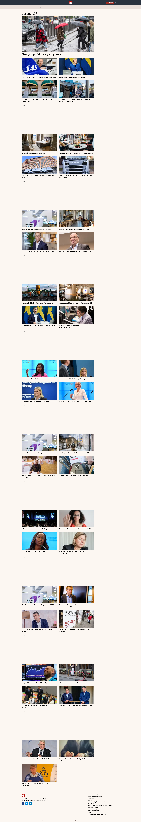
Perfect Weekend (94, 7)
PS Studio (103, 7)
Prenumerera (110, 2)
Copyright (90, 800)
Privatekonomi (62, 7)
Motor (81, 7)
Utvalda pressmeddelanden (95, 796)
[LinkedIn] (30, 803)
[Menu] (118, 3)
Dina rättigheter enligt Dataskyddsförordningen (100, 805)
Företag (75, 7)
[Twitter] (26, 803)
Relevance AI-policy (93, 807)
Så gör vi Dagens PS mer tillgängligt (97, 814)
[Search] (116, 3)
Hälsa (86, 7)
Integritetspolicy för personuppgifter (97, 802)
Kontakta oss (91, 798)
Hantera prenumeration (93, 795)
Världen (46, 7)
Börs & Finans (53, 7)
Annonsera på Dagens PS (94, 809)
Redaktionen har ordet (93, 810)
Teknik (69, 7)
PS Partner (90, 812)
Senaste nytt (38, 7)
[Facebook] (23, 803)
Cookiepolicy (91, 803)
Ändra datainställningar (93, 816)
